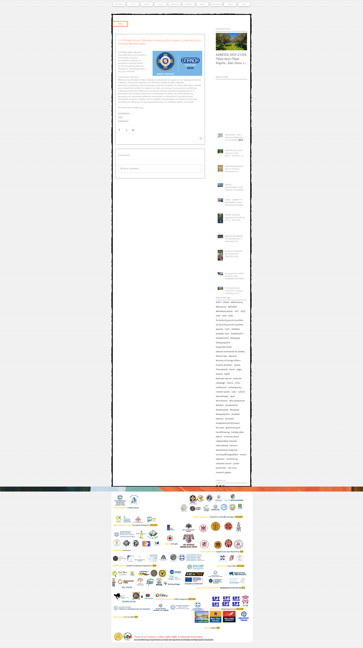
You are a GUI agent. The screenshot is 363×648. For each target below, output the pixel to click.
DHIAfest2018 (222, 338)
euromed (229, 418)
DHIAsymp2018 (223, 342)
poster (236, 463)
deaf (232, 396)
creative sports (223, 391)
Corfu (227, 329)
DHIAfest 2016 (222, 333)
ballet (227, 374)
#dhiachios (221, 306)
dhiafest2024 (222, 409)
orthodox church (224, 463)
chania (230, 382)
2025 (224, 315)
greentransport (233, 427)
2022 (120, 117)
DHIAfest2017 (237, 333)
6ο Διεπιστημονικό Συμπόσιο (229, 324)
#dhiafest (232, 306)
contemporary (234, 387)
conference (221, 387)
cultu (234, 391)
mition (243, 454)
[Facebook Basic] (217, 486)
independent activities (226, 441)
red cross (232, 467)
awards (219, 374)
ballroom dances (224, 378)
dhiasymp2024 (223, 414)
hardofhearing (223, 432)
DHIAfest (236, 329)
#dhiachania (237, 302)
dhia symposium (237, 400)
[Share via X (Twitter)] (126, 130)
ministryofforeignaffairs (227, 454)
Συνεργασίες (124, 113)
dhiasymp (234, 409)
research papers (223, 472)
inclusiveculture (231, 436)
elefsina (219, 418)
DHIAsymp (235, 338)
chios (237, 382)
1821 (236, 311)
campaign (220, 382)
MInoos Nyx (221, 356)
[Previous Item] (220, 42)
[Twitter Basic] (220, 486)
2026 (230, 315)
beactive (237, 378)
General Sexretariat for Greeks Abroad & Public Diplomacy (231, 351)
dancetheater (222, 396)
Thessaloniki (222, 369)
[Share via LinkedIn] (133, 130)
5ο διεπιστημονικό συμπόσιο (229, 320)
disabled (235, 414)
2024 (218, 315)
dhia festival (221, 400)
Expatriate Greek (224, 347)
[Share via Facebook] (119, 130)
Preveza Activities (224, 365)
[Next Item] (242, 42)
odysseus (220, 459)
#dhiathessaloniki (224, 311)
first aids (220, 427)
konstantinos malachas (227, 450)
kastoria (233, 445)
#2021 (219, 302)
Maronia (233, 356)
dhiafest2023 (231, 405)
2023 (243, 311)
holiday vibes (237, 432)
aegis (239, 369)
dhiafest (220, 405)
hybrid (219, 436)
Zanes (232, 369)
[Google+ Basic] (223, 486)
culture (241, 391)
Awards (219, 329)
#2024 (226, 302)
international (222, 445)
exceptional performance (228, 423)
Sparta (237, 365)
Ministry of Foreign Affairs (228, 360)
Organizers (123, 120)
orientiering (232, 459)
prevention (221, 467)
